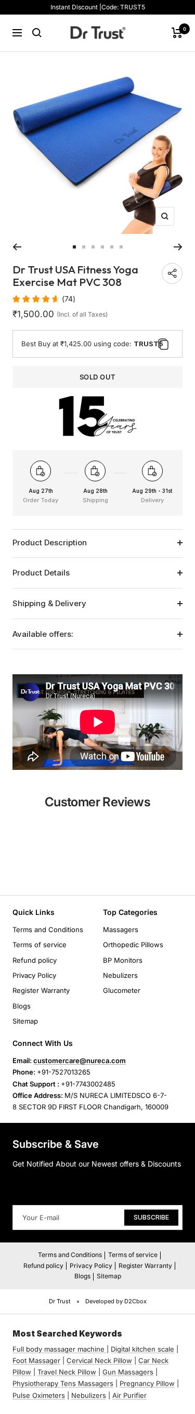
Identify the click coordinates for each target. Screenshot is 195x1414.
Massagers (120, 929)
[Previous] (16, 247)
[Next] (178, 247)
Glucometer (121, 990)
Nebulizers (120, 975)
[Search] (37, 32)
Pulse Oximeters (38, 1395)
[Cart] (177, 33)
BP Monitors (122, 960)
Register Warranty (41, 990)
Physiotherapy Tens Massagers (62, 1383)
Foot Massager (36, 1360)
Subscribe (151, 1217)
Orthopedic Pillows (133, 944)
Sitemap (25, 1021)
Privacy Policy (34, 975)
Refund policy (34, 960)
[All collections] (106, 1349)
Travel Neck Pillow (66, 1372)
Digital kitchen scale (142, 1349)
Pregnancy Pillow (147, 1383)
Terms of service (39, 944)
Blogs (21, 1006)
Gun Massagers (127, 1372)
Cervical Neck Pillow (99, 1360)
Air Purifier (129, 1395)
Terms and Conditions (47, 929)
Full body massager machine (58, 1349)
